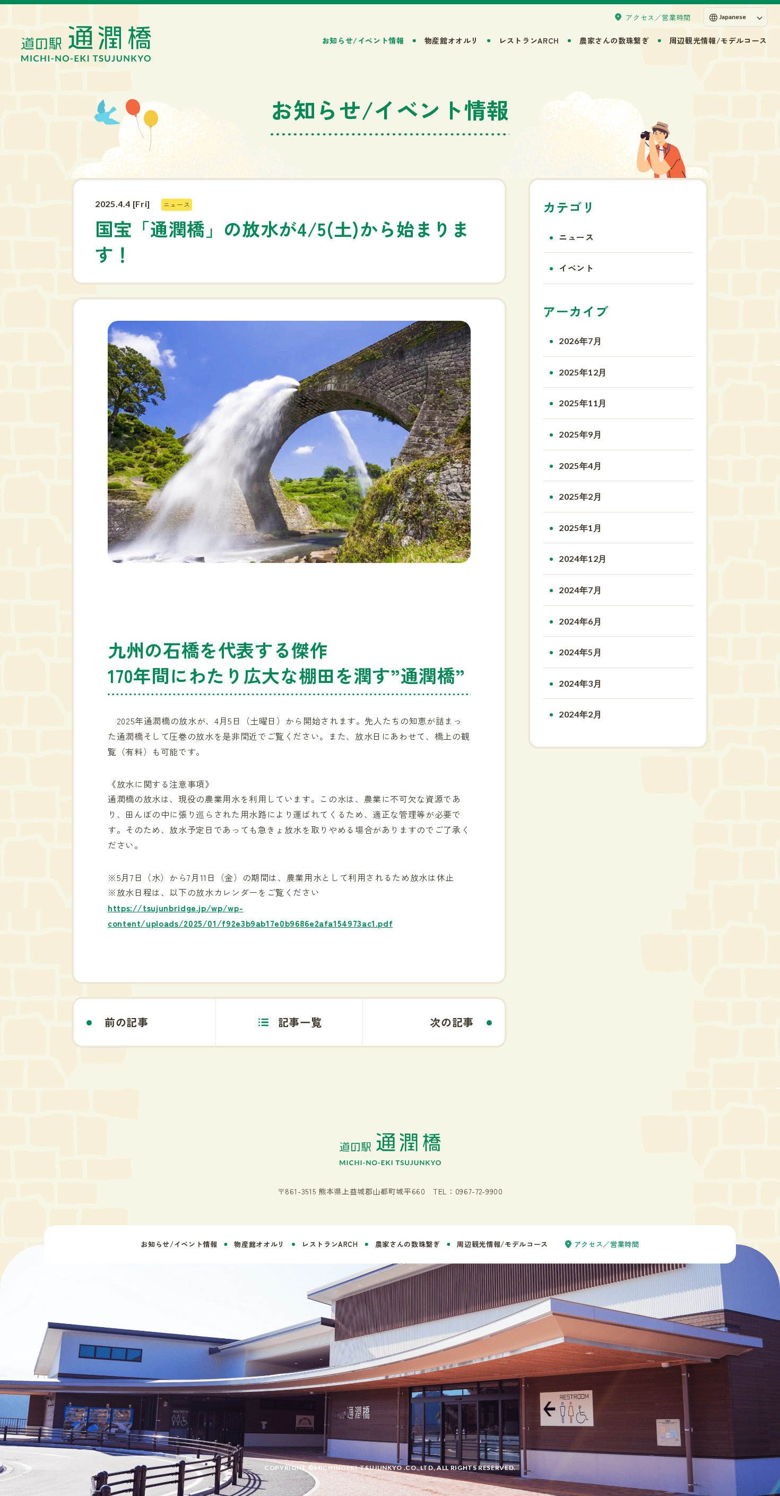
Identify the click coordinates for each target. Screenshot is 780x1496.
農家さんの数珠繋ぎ (614, 40)
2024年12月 (583, 558)
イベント (576, 267)
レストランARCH (529, 40)
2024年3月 (580, 683)
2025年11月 (583, 403)
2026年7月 (580, 341)
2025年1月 (580, 528)
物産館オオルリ (451, 40)
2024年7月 (580, 590)
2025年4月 (580, 465)
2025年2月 (580, 496)
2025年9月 (580, 434)
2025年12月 (583, 372)
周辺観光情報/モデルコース (718, 40)
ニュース (576, 236)
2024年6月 (580, 621)
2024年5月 (580, 652)
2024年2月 (580, 714)
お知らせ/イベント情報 (363, 40)
